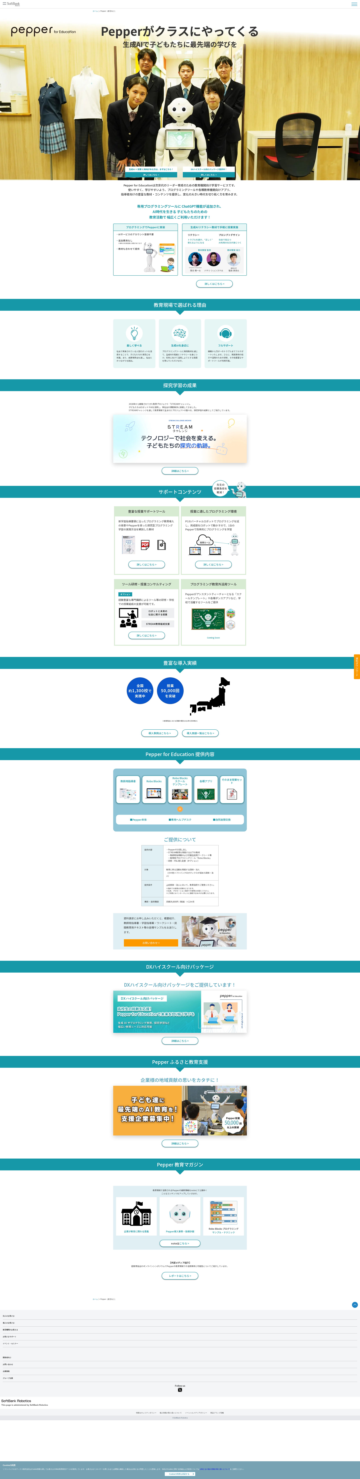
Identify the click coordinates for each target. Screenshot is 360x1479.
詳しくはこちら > (214, 284)
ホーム (95, 11)
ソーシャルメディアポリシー (196, 1413)
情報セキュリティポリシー (146, 1413)
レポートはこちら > (180, 1276)
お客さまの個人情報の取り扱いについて (215, 1469)
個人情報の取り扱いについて (171, 1413)
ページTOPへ (355, 1305)
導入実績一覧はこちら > (200, 733)
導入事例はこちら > (159, 733)
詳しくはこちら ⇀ (151, 174)
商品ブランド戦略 (217, 1413)
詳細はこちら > (180, 471)
